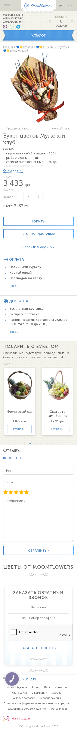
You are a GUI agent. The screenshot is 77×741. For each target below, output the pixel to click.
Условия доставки (24, 698)
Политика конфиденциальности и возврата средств (37, 703)
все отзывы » (13, 457)
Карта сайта (19, 693)
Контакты (61, 687)
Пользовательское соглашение (26, 708)
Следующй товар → (61, 128)
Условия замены (50, 698)
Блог (47, 687)
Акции (36, 687)
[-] (19, 197)
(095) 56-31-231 (13, 22)
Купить (38, 221)
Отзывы (57, 693)
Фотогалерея (59, 708)
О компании (39, 693)
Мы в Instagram (21, 718)
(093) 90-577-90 (13, 18)
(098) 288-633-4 (13, 14)
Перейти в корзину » (38, 247)
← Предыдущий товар (17, 128)
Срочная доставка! (38, 234)
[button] (24, 443)
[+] (38, 197)
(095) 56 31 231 (23, 679)
